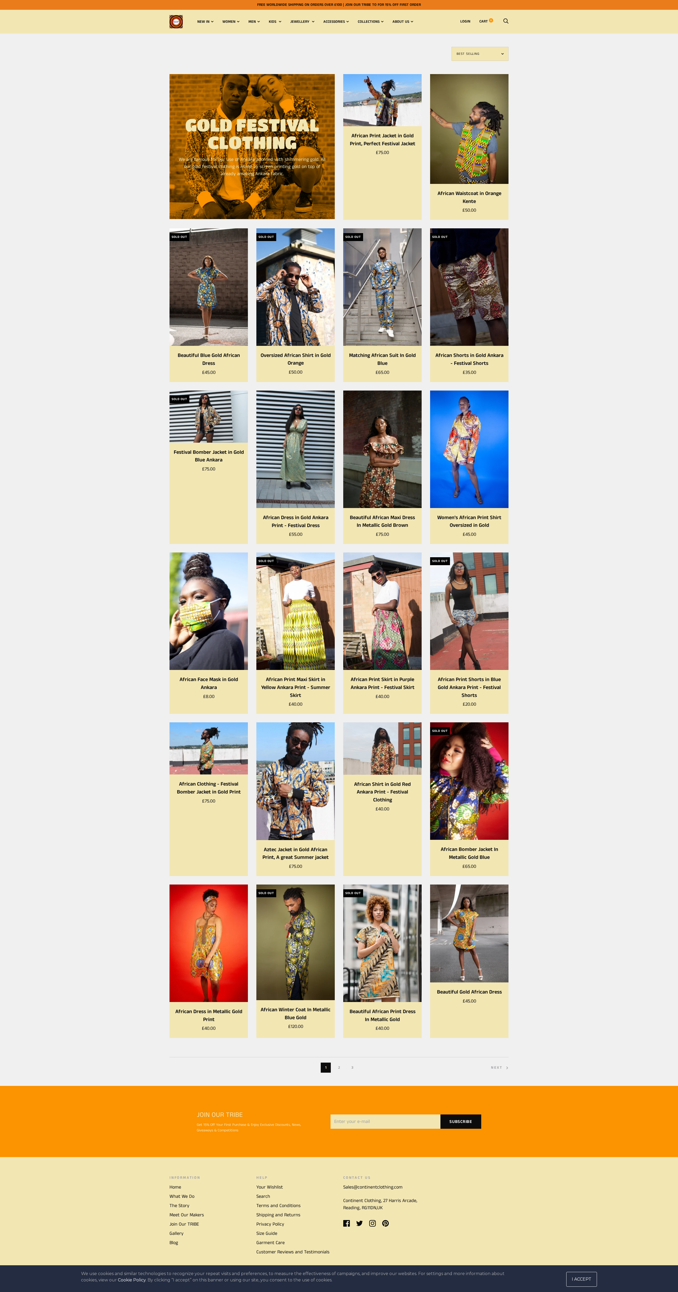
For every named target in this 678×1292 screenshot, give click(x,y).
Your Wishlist (269, 1187)
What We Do (182, 1196)
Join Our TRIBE (184, 1224)
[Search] (505, 21)
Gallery (177, 1233)
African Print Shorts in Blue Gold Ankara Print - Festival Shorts (469, 687)
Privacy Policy (270, 1224)
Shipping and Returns (278, 1215)
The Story (179, 1205)
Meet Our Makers (187, 1215)
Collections (369, 21)
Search (263, 1196)
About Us (400, 21)
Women (228, 21)
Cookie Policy (132, 1279)
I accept (581, 1279)
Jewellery (300, 21)
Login (465, 21)
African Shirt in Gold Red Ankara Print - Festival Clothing (382, 792)
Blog (174, 1242)
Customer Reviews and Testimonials (292, 1252)
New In (203, 21)
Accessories (334, 21)
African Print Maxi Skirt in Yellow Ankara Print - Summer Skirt (295, 687)
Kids (273, 21)
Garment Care (270, 1242)
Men (252, 21)
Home (175, 1187)
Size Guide (266, 1233)
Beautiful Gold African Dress (469, 992)
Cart (485, 21)
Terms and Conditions (278, 1205)
